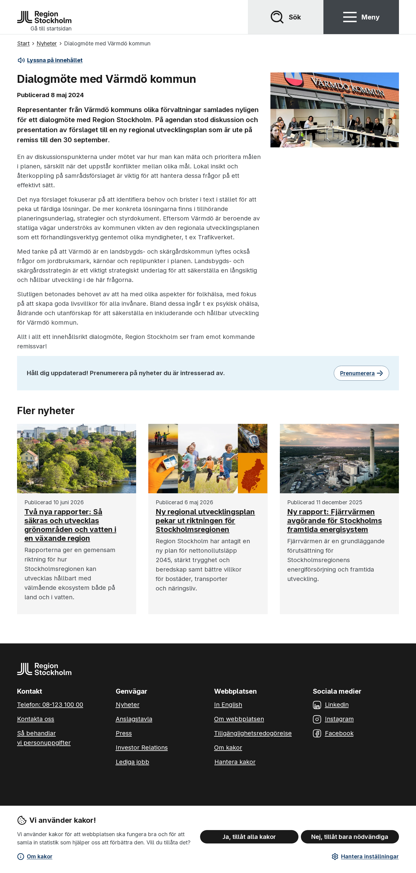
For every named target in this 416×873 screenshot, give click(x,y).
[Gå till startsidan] (44, 17)
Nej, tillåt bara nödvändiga (349, 836)
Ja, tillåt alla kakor (249, 836)
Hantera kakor (235, 762)
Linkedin (337, 704)
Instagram (339, 719)
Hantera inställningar (370, 856)
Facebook (339, 733)
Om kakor (39, 856)
